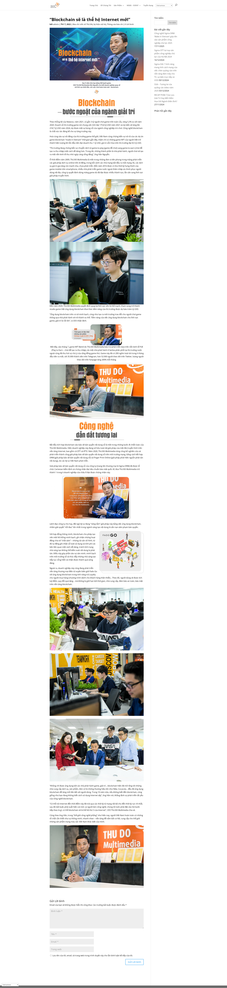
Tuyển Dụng (148, 5)
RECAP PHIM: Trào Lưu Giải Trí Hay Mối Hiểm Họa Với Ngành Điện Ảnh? (165, 98)
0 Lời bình (129, 24)
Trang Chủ (94, 5)
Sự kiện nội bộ (100, 24)
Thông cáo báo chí (115, 24)
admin (56, 24)
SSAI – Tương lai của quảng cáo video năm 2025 (163, 87)
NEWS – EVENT (132, 5)
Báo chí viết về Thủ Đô (83, 24)
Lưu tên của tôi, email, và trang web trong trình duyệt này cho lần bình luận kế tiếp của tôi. (92, 955)
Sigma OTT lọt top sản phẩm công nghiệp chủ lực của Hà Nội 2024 (164, 53)
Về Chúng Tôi (105, 5)
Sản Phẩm (118, 5)
